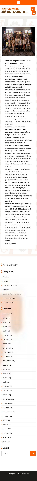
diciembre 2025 (8, 348)
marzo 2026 (7, 335)
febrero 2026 (7, 339)
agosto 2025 (7, 365)
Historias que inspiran (10, 285)
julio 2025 (6, 369)
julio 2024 (6, 420)
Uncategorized (8, 302)
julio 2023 (6, 442)
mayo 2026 (7, 327)
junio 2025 (6, 373)
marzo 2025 (7, 386)
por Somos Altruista (13, 55)
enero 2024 (7, 437)
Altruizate (6, 277)
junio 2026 (6, 322)
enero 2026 (7, 344)
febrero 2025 (7, 390)
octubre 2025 (8, 356)
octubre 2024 (8, 408)
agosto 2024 (7, 416)
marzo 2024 (7, 429)
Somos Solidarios (9, 298)
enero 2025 (7, 395)
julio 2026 (6, 318)
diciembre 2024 (8, 399)
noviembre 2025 (9, 352)
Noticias (24, 55)
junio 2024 (6, 425)
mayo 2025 (7, 378)
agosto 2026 (7, 314)
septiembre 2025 (9, 361)
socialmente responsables (12, 294)
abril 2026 (6, 331)
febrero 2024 (7, 433)
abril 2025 (6, 382)
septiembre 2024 (9, 412)
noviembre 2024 (9, 403)
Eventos (6, 281)
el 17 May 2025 (12, 52)
